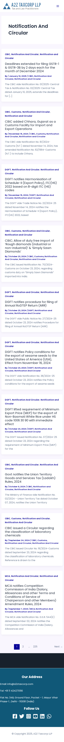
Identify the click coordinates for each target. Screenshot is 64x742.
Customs (16, 111)
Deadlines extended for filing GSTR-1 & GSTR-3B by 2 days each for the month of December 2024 (32, 67)
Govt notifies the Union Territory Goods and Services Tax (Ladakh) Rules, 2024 (30, 478)
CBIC (7, 54)
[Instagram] (28, 716)
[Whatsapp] (49, 716)
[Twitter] (21, 716)
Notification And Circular (25, 54)
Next (58, 646)
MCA (7, 576)
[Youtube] (35, 716)
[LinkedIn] (42, 716)
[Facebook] (14, 716)
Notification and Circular (27, 79)
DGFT (8, 169)
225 (35, 646)
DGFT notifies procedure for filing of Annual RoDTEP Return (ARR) (31, 304)
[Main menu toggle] (57, 6)
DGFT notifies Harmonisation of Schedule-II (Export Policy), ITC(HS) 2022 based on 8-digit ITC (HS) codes (31, 184)
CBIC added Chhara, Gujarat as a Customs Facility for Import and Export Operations (30, 125)
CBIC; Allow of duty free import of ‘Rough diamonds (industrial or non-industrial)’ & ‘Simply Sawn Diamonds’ (29, 246)
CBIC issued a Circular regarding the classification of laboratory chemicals (29, 531)
